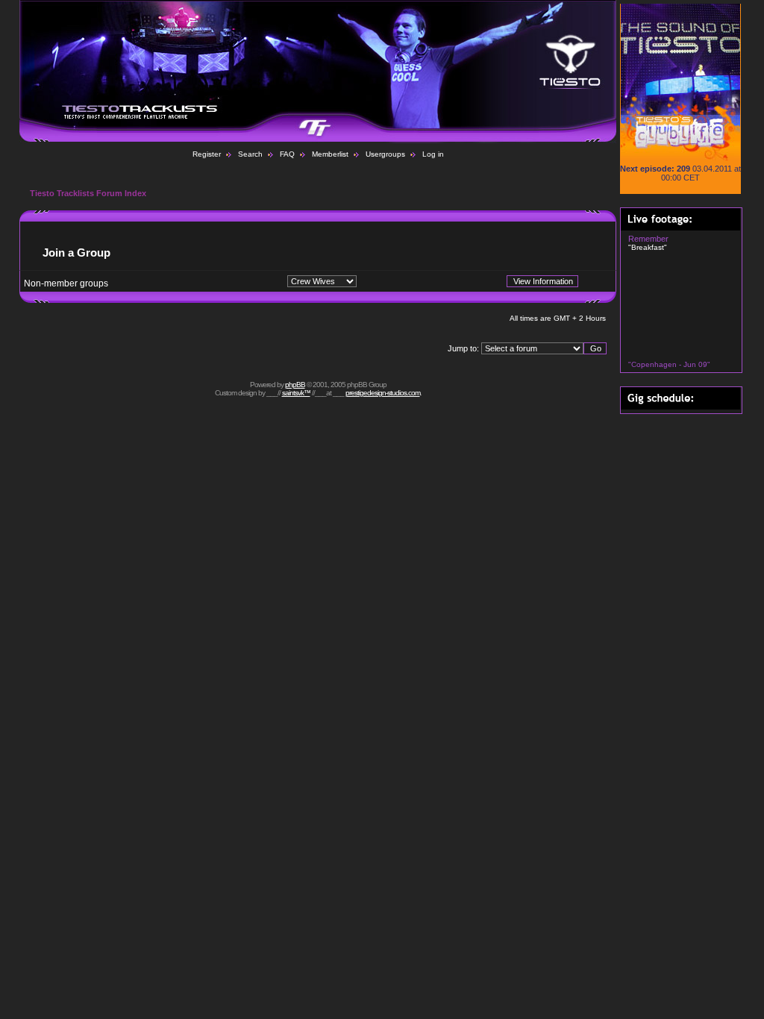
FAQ (287, 154)
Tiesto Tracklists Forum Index (88, 193)
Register (206, 154)
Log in (433, 154)
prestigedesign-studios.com (382, 393)
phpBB (295, 384)
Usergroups (385, 154)
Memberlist (330, 154)
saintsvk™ (296, 393)
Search (250, 154)
